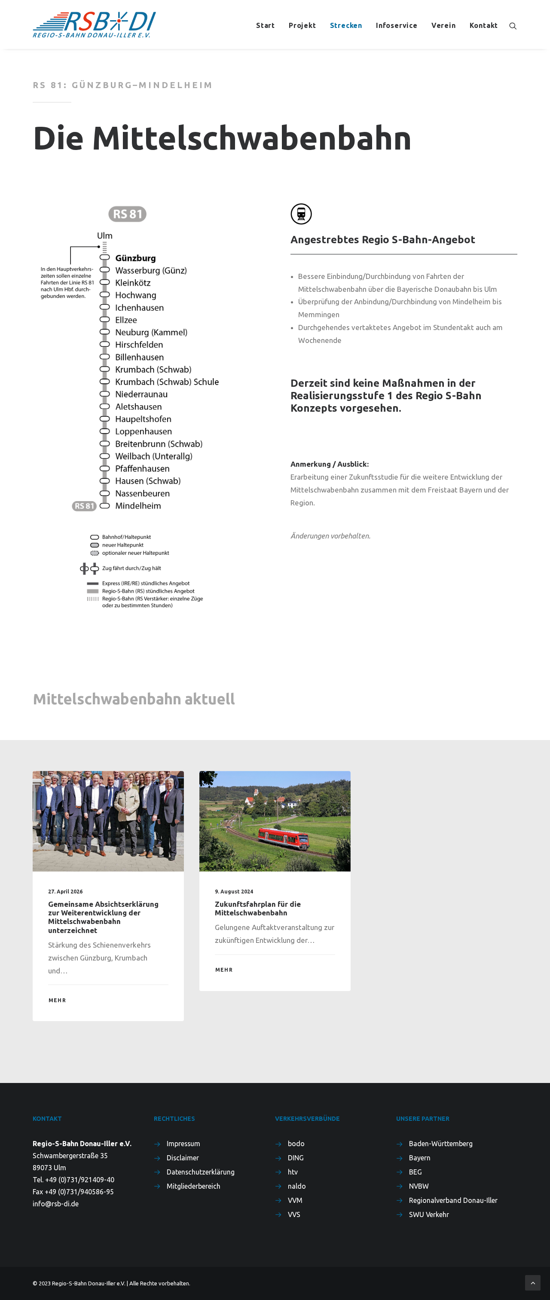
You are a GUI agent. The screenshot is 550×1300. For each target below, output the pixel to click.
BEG (415, 1172)
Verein (443, 25)
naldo (297, 1186)
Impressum (183, 1143)
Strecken (346, 25)
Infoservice (397, 25)
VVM (295, 1200)
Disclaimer (183, 1158)
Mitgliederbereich (193, 1186)
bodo (296, 1143)
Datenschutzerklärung (201, 1172)
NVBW (419, 1186)
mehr (57, 1000)
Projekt (302, 25)
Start (265, 25)
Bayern (420, 1158)
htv (293, 1172)
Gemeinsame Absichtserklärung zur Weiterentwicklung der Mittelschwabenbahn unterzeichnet (103, 917)
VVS (294, 1214)
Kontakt (484, 25)
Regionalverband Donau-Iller (453, 1200)
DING (296, 1158)
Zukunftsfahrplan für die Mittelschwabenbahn (258, 908)
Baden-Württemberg (441, 1143)
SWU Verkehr (429, 1214)
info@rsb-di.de (56, 1204)
